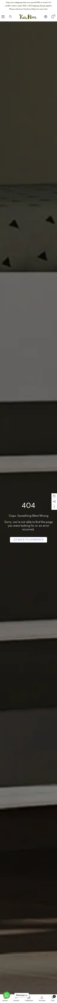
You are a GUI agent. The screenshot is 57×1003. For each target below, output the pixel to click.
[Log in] (45, 16)
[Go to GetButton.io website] (6, 1000)
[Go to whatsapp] (6, 995)
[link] (42, 998)
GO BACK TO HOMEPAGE (28, 540)
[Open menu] (3, 16)
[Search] (10, 16)
